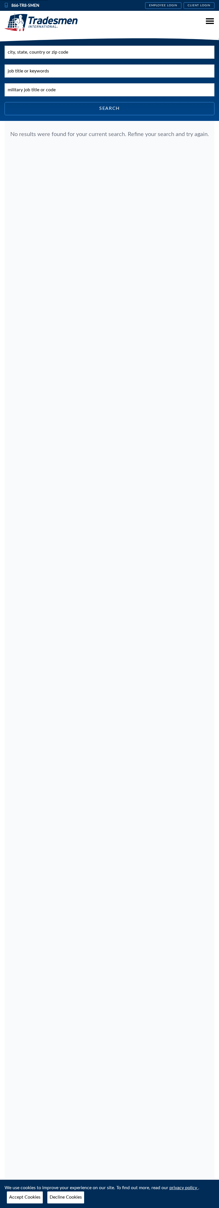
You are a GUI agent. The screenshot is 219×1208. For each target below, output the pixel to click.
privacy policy (183, 1187)
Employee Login (163, 5)
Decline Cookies (66, 1197)
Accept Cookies (24, 1197)
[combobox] (109, 52)
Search (109, 108)
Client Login (199, 5)
